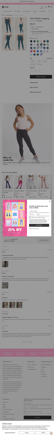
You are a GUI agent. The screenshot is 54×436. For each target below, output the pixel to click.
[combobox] (32, 214)
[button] (51, 433)
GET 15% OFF (39, 225)
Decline (43, 432)
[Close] (49, 201)
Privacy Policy (43, 429)
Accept (27, 432)
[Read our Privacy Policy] (48, 219)
